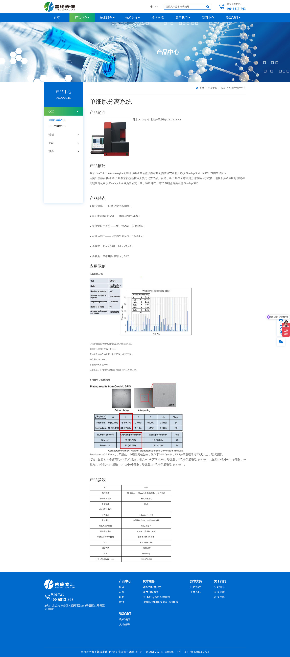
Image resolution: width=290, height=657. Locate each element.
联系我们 (124, 619)
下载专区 (195, 592)
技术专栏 (195, 587)
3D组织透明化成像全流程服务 (160, 602)
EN (156, 6)
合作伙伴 (219, 597)
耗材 (51, 143)
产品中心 (212, 88)
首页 (201, 88)
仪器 (223, 88)
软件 (51, 151)
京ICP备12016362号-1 (196, 651)
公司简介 (219, 587)
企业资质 (219, 592)
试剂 (51, 134)
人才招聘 (124, 624)
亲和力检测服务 (152, 587)
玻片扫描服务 (151, 592)
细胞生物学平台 (57, 120)
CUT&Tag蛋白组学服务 (157, 597)
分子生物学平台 (57, 126)
